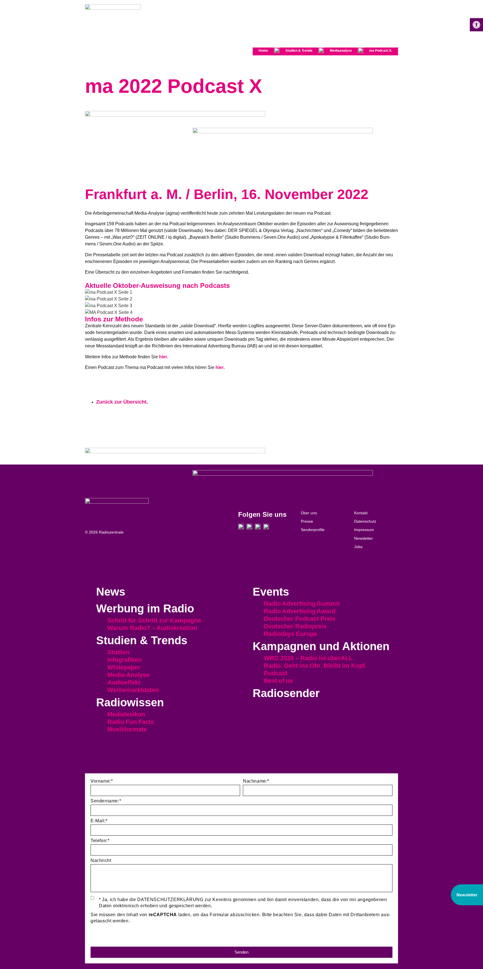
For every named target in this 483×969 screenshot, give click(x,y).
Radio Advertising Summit (302, 603)
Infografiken (124, 659)
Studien (118, 652)
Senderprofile (313, 529)
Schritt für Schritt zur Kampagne (154, 620)
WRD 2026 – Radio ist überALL (308, 658)
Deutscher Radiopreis (295, 626)
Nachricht (101, 860)
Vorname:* (102, 781)
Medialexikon (126, 714)
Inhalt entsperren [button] (109, 937)
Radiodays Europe (290, 633)
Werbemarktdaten (133, 689)
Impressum (364, 529)
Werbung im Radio (145, 608)
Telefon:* (100, 840)
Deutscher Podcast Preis (299, 618)
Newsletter (363, 538)
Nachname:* (256, 781)
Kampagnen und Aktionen (321, 646)
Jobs (358, 546)
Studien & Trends (298, 51)
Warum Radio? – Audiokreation (152, 627)
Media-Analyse (128, 674)
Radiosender (286, 693)
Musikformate (127, 729)
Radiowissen (130, 702)
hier (163, 356)
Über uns (309, 513)
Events (271, 592)
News (110, 592)
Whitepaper (123, 667)
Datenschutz (365, 521)
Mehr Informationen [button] (111, 931)
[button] (476, 24)
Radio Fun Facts (130, 721)
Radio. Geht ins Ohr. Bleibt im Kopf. (315, 665)
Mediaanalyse (341, 51)
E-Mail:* (99, 821)
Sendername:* (106, 801)
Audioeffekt (123, 682)
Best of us (278, 680)
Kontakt (361, 513)
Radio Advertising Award (299, 611)
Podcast (275, 673)
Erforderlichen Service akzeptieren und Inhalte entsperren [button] (152, 943)
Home (263, 51)
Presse (307, 521)
